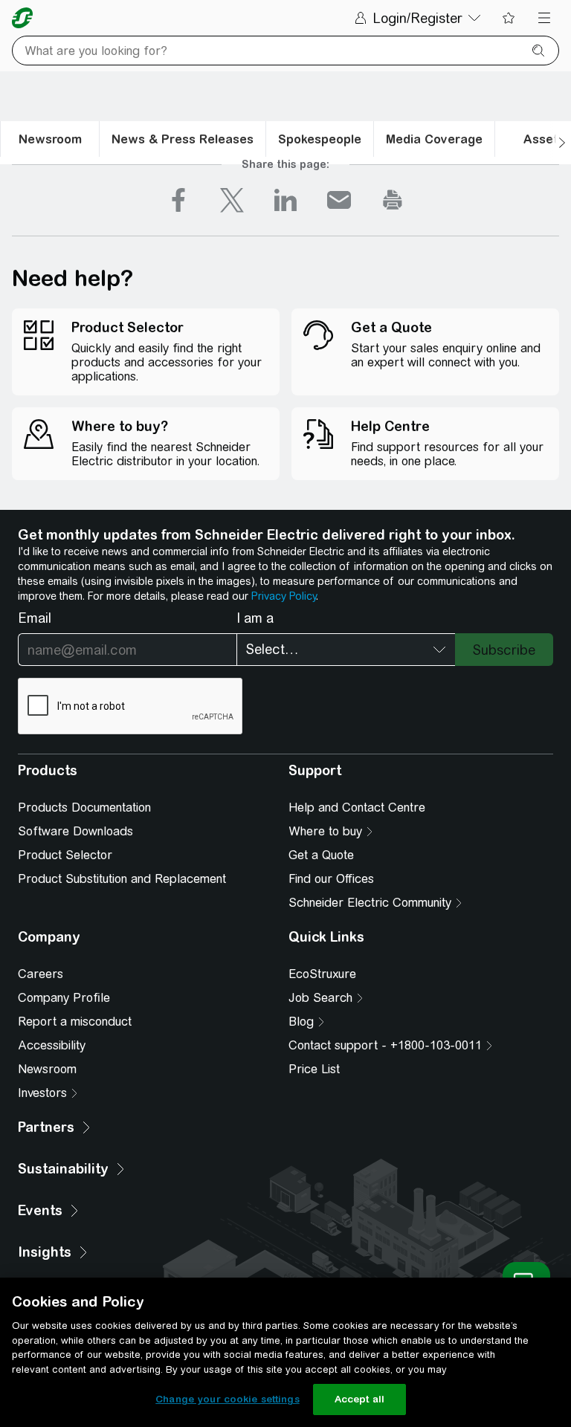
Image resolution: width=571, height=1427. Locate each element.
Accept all (359, 1399)
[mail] (339, 200)
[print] (392, 200)
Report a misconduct (75, 1022)
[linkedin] (285, 200)
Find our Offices (331, 879)
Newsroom (47, 1069)
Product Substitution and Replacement (122, 879)
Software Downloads (75, 831)
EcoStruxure (322, 974)
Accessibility (52, 1045)
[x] (232, 200)
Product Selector (65, 855)
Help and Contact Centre (356, 807)
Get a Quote (321, 855)
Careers (40, 974)
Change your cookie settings (227, 1399)
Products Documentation (84, 807)
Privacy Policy (283, 596)
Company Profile (64, 998)
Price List (314, 1069)
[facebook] (178, 200)
